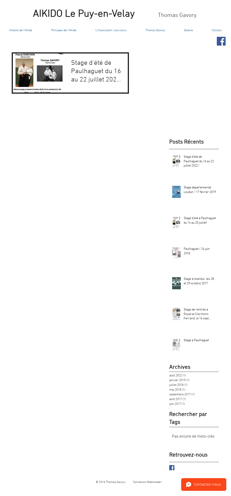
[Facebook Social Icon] (221, 41)
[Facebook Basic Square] (171, 467)
